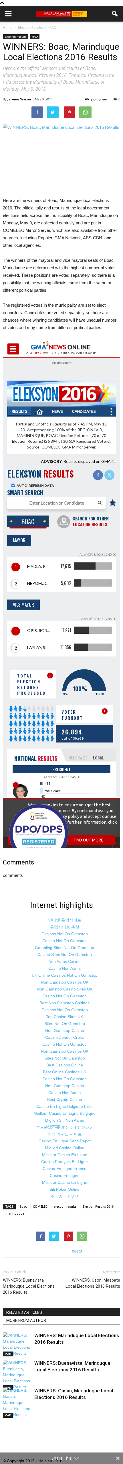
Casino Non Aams (64, 968)
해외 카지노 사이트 (64, 1134)
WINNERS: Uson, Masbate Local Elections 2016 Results (93, 1283)
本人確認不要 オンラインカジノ (64, 1127)
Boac (23, 1206)
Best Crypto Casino (64, 1099)
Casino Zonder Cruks (64, 1037)
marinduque (14, 1213)
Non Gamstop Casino (64, 1030)
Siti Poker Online (64, 1189)
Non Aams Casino (64, 961)
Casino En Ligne (65, 1175)
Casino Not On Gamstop (64, 940)
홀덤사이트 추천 (64, 927)
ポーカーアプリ (65, 1196)
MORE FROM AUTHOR (26, 1320)
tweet (77, 1251)
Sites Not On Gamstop (64, 1023)
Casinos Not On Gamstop (64, 934)
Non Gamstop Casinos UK (64, 982)
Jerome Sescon (19, 99)
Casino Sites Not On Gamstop (64, 954)
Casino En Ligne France (64, 1168)
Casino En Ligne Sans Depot (65, 1141)
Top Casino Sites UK (64, 1016)
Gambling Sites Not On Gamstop (64, 947)
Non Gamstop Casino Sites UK (64, 989)
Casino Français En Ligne (64, 1161)
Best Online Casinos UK (64, 1072)
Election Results (16, 37)
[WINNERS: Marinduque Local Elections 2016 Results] (17, 1344)
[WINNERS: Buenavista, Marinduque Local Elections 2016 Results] (17, 1375)
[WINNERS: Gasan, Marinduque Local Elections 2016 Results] (17, 1402)
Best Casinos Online (64, 1065)
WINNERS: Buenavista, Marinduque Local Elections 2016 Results (29, 1286)
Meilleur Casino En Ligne (64, 1154)
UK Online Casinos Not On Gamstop (65, 975)
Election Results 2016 (98, 1206)
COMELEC (40, 1206)
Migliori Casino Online (64, 1148)
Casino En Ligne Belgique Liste (64, 1106)
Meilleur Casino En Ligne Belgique (64, 1113)
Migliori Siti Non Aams (64, 1120)
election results (65, 1206)
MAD (34, 37)
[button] (115, 14)
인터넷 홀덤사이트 (64, 920)
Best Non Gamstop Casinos (64, 1003)
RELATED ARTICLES (24, 1312)
